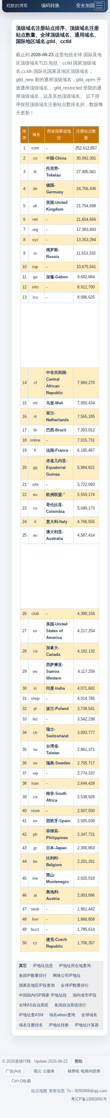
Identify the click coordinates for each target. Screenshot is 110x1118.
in (36, 688)
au (36, 535)
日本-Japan (56, 848)
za (36, 797)
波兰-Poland (57, 708)
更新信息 (57, 1090)
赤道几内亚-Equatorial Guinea (56, 467)
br (36, 430)
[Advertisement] (59, 335)
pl (36, 708)
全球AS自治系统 (33, 1005)
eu (36, 494)
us (36, 630)
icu (36, 297)
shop (36, 698)
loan (36, 783)
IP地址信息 (43, 965)
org (36, 229)
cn (36, 158)
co (36, 508)
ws (36, 671)
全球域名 (89, 1015)
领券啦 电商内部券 (84, 1071)
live (36, 919)
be (36, 861)
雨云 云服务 (44, 1071)
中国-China (56, 158)
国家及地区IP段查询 (37, 985)
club (36, 613)
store (36, 810)
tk (36, 171)
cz (36, 943)
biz (36, 719)
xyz (36, 239)
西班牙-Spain (58, 821)
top (36, 266)
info (36, 287)
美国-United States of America (57, 631)
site (36, 484)
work (36, 909)
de (36, 188)
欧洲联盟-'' (55, 494)
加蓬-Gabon (57, 277)
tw (36, 749)
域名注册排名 (31, 1025)
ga (36, 277)
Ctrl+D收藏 (21, 1081)
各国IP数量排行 (33, 975)
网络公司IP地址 (67, 975)
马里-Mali (54, 403)
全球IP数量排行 (75, 985)
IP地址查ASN (31, 1015)
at (36, 895)
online (36, 440)
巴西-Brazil (56, 430)
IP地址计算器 (87, 1025)
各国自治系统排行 (70, 1005)
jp (36, 848)
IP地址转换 (59, 1025)
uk (36, 206)
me (36, 878)
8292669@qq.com (91, 1090)
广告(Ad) (13, 1071)
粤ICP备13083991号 (89, 1099)
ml (36, 403)
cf (36, 382)
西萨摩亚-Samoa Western (54, 671)
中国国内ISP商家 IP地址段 (43, 995)
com (36, 148)
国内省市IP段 (85, 995)
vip (36, 773)
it (36, 521)
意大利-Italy (56, 521)
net (36, 219)
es (36, 821)
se (36, 763)
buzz (36, 929)
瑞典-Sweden (58, 763)
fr (36, 450)
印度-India (55, 688)
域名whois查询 (62, 1015)
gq (36, 467)
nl (36, 416)
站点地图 (39, 1090)
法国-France (57, 450)
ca (36, 651)
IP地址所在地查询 (75, 965)
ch (36, 732)
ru (36, 253)
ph (36, 834)
